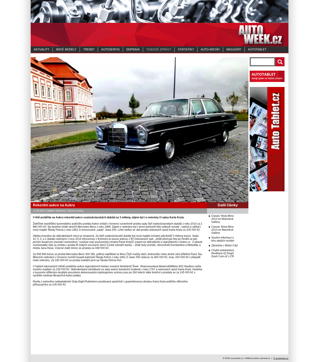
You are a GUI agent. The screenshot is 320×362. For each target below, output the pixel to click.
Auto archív (210, 49)
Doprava (133, 49)
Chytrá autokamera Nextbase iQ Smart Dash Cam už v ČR (222, 253)
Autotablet (257, 49)
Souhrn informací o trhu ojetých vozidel (222, 239)
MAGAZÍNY (233, 49)
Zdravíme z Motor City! (224, 245)
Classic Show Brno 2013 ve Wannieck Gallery (222, 219)
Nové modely (66, 49)
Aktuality (41, 49)
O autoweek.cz (280, 358)
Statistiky (186, 49)
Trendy (89, 49)
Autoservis (110, 49)
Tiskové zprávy (158, 49)
